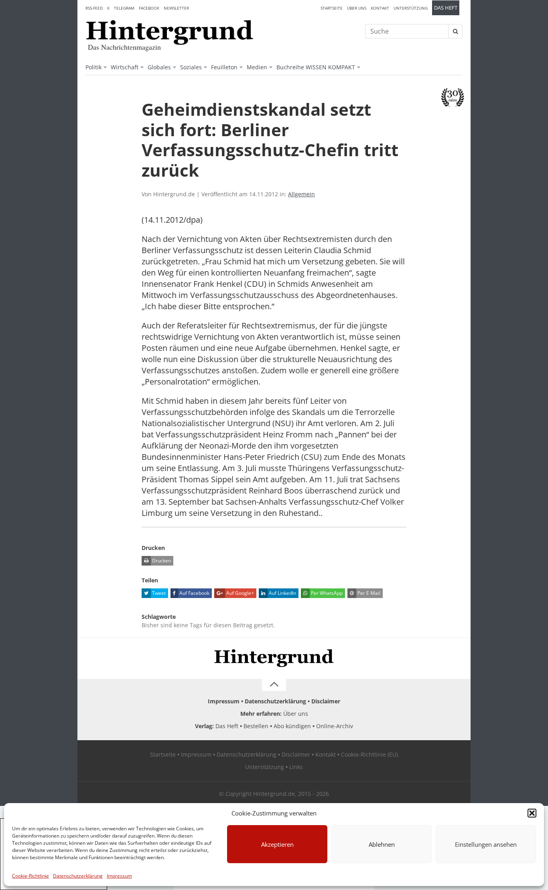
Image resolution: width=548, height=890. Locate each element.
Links (296, 767)
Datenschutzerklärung (78, 875)
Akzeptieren (277, 844)
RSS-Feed (94, 8)
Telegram (124, 8)
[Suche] (455, 31)
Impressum (119, 875)
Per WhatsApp (326, 593)
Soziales (191, 67)
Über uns (356, 8)
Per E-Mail (368, 593)
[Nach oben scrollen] (274, 685)
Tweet (158, 593)
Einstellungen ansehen (486, 844)
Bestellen (256, 726)
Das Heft (445, 7)
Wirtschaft (124, 67)
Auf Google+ (239, 593)
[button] (532, 813)
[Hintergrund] (169, 32)
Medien (257, 67)
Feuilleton (224, 67)
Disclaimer (325, 701)
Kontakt (380, 8)
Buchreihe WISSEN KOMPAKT (315, 67)
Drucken (161, 560)
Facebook (149, 8)
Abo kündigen (292, 726)
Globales (159, 67)
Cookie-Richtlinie (30, 875)
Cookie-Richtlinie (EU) (369, 754)
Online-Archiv (334, 726)
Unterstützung (411, 8)
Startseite (332, 8)
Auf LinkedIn (282, 593)
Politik (93, 67)
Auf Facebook (193, 593)
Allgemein (301, 194)
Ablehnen (382, 844)
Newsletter (176, 8)
